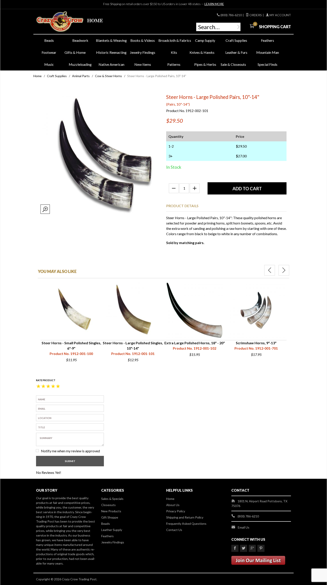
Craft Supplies (236, 40)
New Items (142, 64)
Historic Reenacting (111, 52)
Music (49, 64)
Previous (269, 270)
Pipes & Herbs (205, 64)
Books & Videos (142, 40)
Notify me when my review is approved (70, 451)
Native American (111, 64)
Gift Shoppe (109, 517)
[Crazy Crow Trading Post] (76, 21)
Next (284, 270)
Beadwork (80, 40)
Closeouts (108, 505)
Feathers (267, 40)
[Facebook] (234, 548)
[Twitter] (243, 548)
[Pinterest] (260, 548)
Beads (49, 40)
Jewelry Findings (142, 52)
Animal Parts (81, 76)
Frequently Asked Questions (186, 523)
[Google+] (252, 548)
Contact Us (174, 530)
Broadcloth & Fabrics (174, 40)
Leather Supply (111, 530)
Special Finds (267, 64)
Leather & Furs (236, 52)
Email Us (243, 527)
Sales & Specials (112, 499)
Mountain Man (267, 52)
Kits (174, 52)
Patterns (173, 64)
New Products (111, 511)
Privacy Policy (175, 511)
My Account (280, 15)
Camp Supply (205, 40)
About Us (173, 505)
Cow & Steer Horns (108, 76)
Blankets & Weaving (111, 40)
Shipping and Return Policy (184, 517)
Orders (255, 15)
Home (37, 76)
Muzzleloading (80, 64)
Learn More (214, 4)
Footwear (49, 52)
